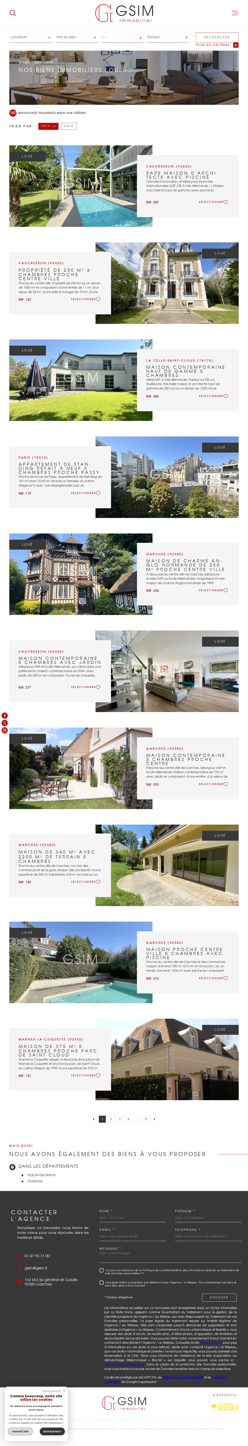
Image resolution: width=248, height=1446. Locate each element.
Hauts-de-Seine (41, 1175)
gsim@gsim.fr (36, 1268)
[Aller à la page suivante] (154, 1119)
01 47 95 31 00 (37, 1256)
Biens (37, 62)
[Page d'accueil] (124, 13)
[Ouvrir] (12, 13)
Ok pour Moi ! (52, 1431)
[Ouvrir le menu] (235, 13)
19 (145, 1119)
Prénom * (185, 1211)
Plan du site (144, 1429)
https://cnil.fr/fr (211, 1342)
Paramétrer (20, 1431)
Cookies (220, 1429)
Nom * (106, 1211)
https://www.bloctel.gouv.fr (124, 1364)
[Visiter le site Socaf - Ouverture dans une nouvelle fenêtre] (225, 1406)
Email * (107, 1229)
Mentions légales (162, 1429)
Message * (110, 1248)
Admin (178, 1429)
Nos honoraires (127, 1429)
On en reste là (52, 1391)
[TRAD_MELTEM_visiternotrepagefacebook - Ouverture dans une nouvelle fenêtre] (5, 715)
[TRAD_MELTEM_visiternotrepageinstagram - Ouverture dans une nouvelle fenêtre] (5, 730)
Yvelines (35, 1181)
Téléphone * (188, 1229)
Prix (45, 126)
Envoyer (219, 1297)
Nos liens (189, 1429)
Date (69, 126)
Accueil (24, 62)
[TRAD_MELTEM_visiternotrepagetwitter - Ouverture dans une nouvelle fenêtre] (5, 723)
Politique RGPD (205, 1429)
